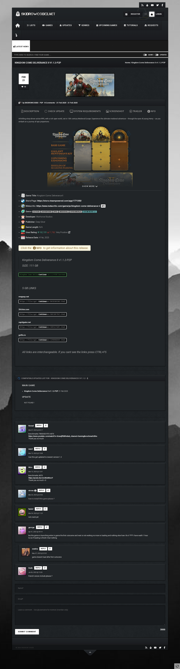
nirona (30, 491)
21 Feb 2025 (61, 103)
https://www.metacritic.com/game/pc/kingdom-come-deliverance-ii (68, 206)
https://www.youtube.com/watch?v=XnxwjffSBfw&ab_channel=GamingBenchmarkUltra (62, 436)
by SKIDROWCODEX (30, 103)
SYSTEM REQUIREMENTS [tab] (87, 111)
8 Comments (49, 103)
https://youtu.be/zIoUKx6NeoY (40, 478)
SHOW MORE (88, 186)
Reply (39, 425)
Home (127, 63)
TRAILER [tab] (137, 111)
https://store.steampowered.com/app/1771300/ (59, 201)
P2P (41, 103)
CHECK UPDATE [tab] (55, 111)
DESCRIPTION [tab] (31, 111)
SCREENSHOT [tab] (116, 111)
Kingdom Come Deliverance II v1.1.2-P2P (41, 391)
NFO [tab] (153, 111)
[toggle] (177, 666)
